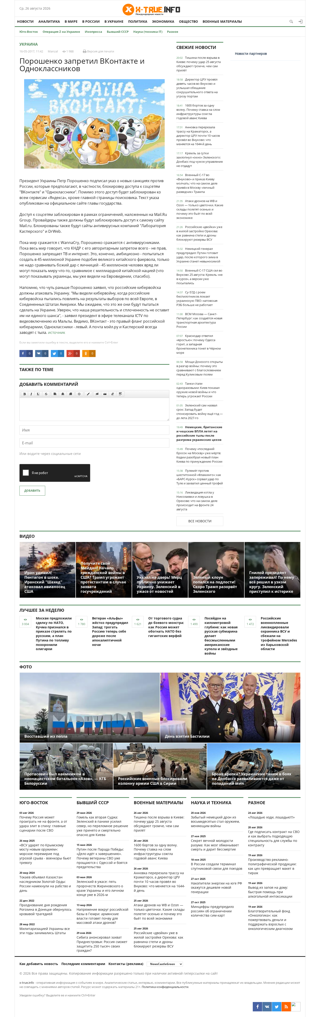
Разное (172, 31)
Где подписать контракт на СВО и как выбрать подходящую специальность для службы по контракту (274, 838)
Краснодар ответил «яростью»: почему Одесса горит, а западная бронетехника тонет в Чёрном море (198, 344)
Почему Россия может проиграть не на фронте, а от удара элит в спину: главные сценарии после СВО (43, 824)
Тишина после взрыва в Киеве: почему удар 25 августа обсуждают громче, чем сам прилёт (198, 63)
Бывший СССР (118, 31)
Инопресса (93, 31)
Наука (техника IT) (147, 31)
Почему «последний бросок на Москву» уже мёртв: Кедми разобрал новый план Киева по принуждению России (199, 455)
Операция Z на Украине (61, 31)
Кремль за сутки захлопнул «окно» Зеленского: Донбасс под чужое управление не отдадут (199, 159)
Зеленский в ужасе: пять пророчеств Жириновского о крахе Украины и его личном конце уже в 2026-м (100, 888)
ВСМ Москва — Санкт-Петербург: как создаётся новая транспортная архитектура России (199, 320)
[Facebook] (257, 1006)
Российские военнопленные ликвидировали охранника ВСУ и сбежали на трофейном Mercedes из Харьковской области (279, 633)
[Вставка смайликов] (79, 394)
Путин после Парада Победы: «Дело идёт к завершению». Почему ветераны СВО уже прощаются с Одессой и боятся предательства (102, 858)
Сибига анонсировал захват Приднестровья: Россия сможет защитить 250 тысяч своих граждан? (102, 944)
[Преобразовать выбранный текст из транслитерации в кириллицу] (113, 394)
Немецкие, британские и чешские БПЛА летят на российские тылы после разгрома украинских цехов (199, 433)
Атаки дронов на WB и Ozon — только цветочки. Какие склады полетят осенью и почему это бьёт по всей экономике (199, 209)
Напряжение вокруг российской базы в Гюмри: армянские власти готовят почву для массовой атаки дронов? (102, 916)
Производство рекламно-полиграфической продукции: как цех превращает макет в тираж (272, 866)
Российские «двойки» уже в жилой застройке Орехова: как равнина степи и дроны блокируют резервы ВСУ (199, 233)
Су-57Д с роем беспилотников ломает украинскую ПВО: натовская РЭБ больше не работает (196, 298)
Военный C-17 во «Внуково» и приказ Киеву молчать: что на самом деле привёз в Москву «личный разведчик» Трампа (196, 183)
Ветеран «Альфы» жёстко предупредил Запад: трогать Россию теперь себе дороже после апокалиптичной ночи (110, 631)
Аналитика (49, 21)
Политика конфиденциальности (165, 987)
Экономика (163, 21)
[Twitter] (276, 1006)
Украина (28, 44)
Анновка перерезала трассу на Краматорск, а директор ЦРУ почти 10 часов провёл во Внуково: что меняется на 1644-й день (198, 135)
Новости (25, 21)
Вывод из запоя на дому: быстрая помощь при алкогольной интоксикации (270, 892)
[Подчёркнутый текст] (38, 394)
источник (56, 332)
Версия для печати (100, 51)
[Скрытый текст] (97, 394)
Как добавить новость (38, 964)
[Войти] (300, 21)
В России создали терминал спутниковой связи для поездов (216, 866)
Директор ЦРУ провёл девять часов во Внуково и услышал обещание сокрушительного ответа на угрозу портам (197, 87)
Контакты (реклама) (125, 964)
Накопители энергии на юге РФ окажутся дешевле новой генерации (216, 887)
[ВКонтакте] (267, 1006)
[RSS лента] (286, 1006)
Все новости (200, 521)
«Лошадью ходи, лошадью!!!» (271, 817)
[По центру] (63, 394)
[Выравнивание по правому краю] (70, 394)
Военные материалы (222, 21)
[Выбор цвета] (88, 394)
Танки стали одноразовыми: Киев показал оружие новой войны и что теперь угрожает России (198, 389)
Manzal (53, 51)
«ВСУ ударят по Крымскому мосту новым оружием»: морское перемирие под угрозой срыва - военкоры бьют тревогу (45, 854)
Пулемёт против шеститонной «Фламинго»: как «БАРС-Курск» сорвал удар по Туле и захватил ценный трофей (199, 476)
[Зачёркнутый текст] (46, 394)
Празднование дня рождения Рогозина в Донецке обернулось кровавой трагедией (45, 909)
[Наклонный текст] (31, 394)
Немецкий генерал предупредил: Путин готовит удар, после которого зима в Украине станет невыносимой (198, 255)
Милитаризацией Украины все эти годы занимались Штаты (44, 930)
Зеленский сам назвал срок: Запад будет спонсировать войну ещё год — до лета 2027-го (199, 411)
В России (91, 21)
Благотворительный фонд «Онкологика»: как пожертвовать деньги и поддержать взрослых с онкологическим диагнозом (270, 920)
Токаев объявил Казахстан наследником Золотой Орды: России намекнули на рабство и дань (45, 883)
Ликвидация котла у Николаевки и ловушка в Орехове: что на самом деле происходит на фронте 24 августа (196, 500)
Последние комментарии (83, 964)
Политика (137, 21)
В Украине (113, 21)
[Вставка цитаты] (105, 394)
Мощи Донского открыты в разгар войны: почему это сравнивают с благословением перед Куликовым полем (199, 368)
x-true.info (26, 982)
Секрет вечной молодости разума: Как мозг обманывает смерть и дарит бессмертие (215, 845)
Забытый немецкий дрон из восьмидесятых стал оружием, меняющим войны (215, 821)
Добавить (32, 491)
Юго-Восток (28, 31)
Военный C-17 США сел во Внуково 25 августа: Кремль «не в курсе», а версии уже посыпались (199, 276)
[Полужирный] (24, 394)
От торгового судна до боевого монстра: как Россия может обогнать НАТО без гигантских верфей (166, 627)
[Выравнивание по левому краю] (55, 394)
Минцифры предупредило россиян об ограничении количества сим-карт (212, 911)
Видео (27, 536)
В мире (71, 21)
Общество (188, 21)
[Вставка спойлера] (120, 394)
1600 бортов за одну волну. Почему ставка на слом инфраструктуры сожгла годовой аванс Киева (198, 111)
